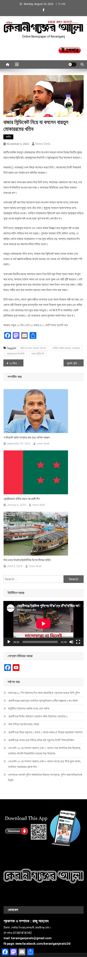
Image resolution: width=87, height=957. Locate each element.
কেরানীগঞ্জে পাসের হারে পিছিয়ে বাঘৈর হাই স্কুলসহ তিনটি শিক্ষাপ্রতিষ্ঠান (41, 740)
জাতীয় (8, 136)
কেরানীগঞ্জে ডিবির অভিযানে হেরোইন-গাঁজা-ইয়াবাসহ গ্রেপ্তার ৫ (38, 716)
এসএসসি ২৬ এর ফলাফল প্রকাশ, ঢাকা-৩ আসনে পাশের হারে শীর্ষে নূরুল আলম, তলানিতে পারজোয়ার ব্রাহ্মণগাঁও (44, 764)
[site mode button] (72, 64)
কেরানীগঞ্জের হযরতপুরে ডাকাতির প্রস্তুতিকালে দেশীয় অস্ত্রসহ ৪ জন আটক (43, 700)
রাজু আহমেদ (41, 921)
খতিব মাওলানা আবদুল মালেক (33, 348)
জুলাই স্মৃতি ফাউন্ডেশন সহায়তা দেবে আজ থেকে (75, 363)
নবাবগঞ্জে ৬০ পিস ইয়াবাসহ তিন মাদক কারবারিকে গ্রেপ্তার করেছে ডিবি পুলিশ (44, 692)
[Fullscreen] (78, 642)
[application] (43, 623)
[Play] (9, 642)
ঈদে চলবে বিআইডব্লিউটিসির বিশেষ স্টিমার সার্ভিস (27, 560)
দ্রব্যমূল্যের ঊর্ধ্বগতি (15, 353)
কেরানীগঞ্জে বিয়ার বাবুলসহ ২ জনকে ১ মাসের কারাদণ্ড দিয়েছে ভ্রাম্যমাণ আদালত (45, 732)
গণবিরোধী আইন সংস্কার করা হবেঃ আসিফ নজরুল (27, 437)
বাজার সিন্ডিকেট (37, 353)
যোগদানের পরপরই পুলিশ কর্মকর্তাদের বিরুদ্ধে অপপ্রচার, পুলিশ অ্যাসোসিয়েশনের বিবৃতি (45, 777)
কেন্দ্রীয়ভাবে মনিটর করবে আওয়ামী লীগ (22, 498)
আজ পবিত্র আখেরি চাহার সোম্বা (23, 724)
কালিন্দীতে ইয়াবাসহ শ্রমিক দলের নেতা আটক (28, 708)
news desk (42, 143)
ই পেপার (61, 4)
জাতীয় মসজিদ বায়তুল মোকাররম (66, 348)
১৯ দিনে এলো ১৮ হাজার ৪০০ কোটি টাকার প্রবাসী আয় (42, 325)
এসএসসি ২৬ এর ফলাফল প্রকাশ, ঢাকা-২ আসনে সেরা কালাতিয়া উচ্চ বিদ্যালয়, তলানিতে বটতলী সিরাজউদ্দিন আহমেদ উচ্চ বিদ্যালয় (44, 750)
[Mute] (71, 642)
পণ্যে (37, 238)
